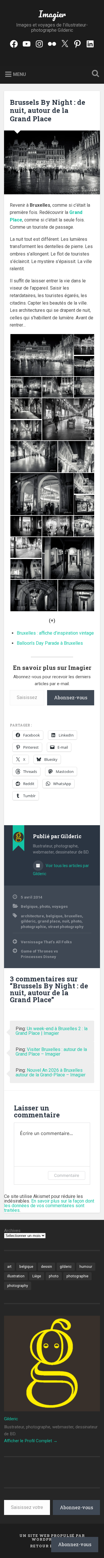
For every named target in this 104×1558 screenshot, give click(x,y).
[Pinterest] (77, 43)
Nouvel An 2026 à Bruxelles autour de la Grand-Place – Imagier (51, 1072)
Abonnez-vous (70, 697)
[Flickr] (52, 43)
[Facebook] (13, 43)
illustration (16, 1276)
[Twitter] (64, 43)
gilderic (28, 921)
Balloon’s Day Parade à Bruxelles (50, 643)
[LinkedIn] (90, 43)
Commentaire (66, 1175)
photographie (33, 926)
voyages (60, 906)
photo (45, 906)
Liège (36, 1276)
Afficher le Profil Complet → (30, 1440)
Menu (19, 74)
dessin (46, 1267)
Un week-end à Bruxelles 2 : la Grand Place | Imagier (52, 1031)
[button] (41, 355)
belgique (54, 916)
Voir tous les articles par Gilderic (61, 869)
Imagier (52, 14)
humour (85, 1267)
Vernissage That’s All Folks (46, 942)
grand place (49, 921)
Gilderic (11, 1418)
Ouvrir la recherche (94, 74)
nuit (65, 921)
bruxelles (73, 916)
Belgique (29, 906)
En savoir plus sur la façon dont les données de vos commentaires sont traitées (49, 1205)
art (9, 1267)
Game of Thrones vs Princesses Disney (39, 954)
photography (17, 1286)
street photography (65, 926)
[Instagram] (39, 43)
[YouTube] (26, 43)
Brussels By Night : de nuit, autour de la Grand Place (47, 111)
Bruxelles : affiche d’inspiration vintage (55, 633)
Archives (12, 1231)
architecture (32, 916)
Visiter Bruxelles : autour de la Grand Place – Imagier (51, 1052)
